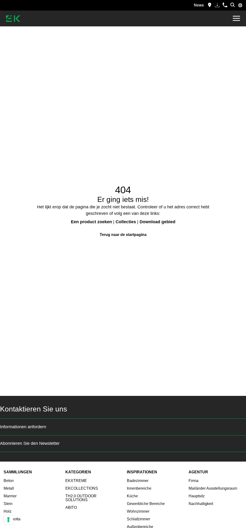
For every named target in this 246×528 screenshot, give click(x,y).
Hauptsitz (197, 496)
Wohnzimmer (138, 511)
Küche (132, 496)
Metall (9, 488)
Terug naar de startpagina (123, 235)
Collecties (126, 221)
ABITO (71, 507)
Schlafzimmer (138, 519)
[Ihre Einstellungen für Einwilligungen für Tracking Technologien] (8, 519)
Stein (8, 504)
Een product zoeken (91, 221)
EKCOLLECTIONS (81, 488)
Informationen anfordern (23, 426)
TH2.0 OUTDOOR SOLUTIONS (81, 498)
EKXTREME (76, 481)
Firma (193, 481)
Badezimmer (137, 481)
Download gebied (157, 221)
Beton (9, 481)
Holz (8, 511)
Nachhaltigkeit (201, 504)
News (199, 5)
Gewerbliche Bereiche (146, 504)
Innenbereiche (139, 488)
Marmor (10, 496)
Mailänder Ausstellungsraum (213, 488)
